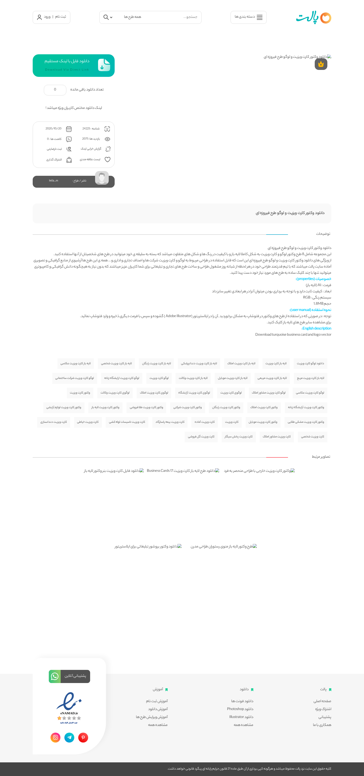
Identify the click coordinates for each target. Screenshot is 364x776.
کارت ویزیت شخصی (312, 436)
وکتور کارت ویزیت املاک (264, 407)
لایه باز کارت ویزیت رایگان (156, 363)
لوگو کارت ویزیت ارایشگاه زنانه (121, 378)
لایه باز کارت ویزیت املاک (241, 363)
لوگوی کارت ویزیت (231, 392)
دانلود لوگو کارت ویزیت (310, 363)
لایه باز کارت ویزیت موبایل (232, 378)
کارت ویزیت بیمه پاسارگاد (170, 422)
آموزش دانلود (158, 710)
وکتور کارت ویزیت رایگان (226, 407)
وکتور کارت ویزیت (80, 392)
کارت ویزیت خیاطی (88, 422)
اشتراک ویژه (323, 710)
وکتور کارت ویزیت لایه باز (105, 407)
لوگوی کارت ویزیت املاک (154, 392)
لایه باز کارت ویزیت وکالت (193, 378)
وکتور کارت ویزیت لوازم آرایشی (63, 407)
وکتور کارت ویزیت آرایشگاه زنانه (306, 407)
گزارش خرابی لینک (91, 149)
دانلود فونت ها (242, 702)
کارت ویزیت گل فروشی (201, 436)
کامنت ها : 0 (54, 139)
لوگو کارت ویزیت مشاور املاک (269, 392)
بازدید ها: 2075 (91, 139)
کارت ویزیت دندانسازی (53, 422)
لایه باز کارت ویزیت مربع (310, 378)
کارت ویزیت (269, 255)
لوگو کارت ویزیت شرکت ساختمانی (74, 378)
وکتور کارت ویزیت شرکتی (187, 407)
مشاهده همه (243, 725)
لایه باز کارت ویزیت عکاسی (75, 363)
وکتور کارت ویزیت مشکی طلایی (306, 422)
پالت (311, 267)
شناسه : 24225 (91, 128)
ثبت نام (60, 17)
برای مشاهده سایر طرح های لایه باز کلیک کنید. (299, 323)
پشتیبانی (324, 717)
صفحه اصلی (322, 702)
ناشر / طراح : (79, 181)
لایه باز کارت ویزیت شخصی (116, 363)
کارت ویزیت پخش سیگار (239, 436)
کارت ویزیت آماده (205, 422)
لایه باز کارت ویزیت (275, 363)
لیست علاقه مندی (90, 159)
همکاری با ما (322, 725)
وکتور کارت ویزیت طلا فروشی (146, 407)
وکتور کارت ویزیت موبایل (263, 422)
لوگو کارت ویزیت (159, 378)
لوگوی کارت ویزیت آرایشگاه (194, 392)
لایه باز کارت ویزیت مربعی (272, 378)
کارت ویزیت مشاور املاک (277, 436)
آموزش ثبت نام (157, 702)
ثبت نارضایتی (54, 149)
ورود (47, 17)
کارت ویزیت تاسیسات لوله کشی (127, 422)
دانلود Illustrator (241, 717)
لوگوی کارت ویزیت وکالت (115, 392)
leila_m (53, 181)
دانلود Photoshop (240, 710)
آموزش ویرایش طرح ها (152, 717)
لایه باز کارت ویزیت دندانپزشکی (199, 363)
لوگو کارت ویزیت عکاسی (310, 392)
